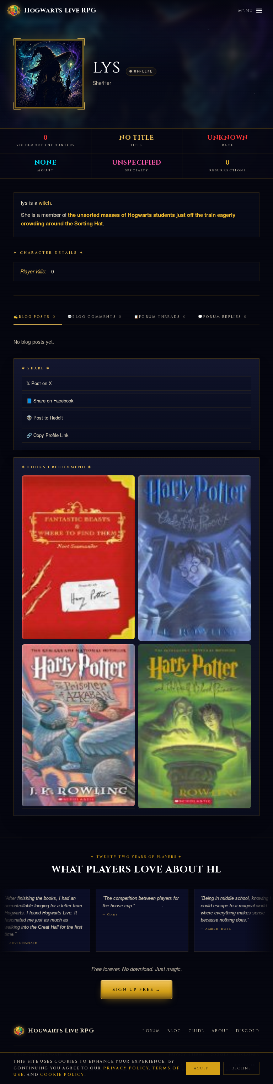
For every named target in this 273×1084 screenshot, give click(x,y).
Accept (203, 1068)
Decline (241, 1068)
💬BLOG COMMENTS (95, 317)
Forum (151, 1031)
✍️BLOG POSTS (34, 317)
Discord (247, 1031)
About (220, 1031)
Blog (174, 1031)
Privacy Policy (126, 1068)
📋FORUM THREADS (160, 317)
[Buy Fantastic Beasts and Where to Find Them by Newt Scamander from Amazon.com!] (78, 557)
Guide (196, 1031)
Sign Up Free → (136, 989)
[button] (49, 74)
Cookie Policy (62, 1074)
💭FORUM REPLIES (222, 317)
